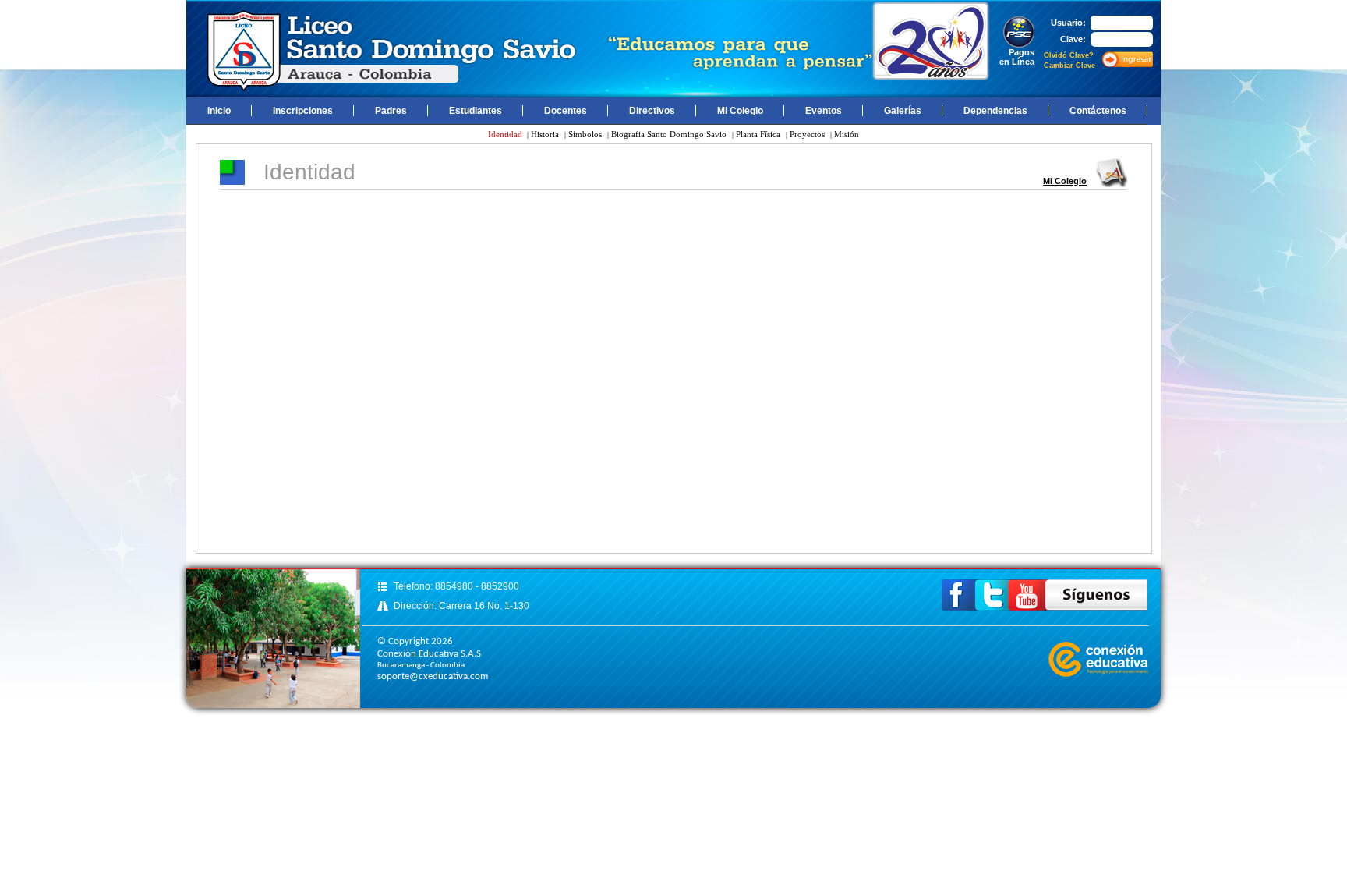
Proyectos (807, 134)
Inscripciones (303, 110)
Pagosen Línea (1016, 57)
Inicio (219, 110)
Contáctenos (1097, 110)
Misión (846, 134)
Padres (391, 110)
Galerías (902, 110)
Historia (545, 134)
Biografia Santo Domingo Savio (669, 134)
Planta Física (758, 134)
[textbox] (1122, 39)
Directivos (652, 110)
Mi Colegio (740, 110)
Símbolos (585, 134)
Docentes (565, 110)
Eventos (823, 110)
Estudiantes (475, 110)
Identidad (506, 134)
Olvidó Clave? (1069, 55)
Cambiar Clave (1069, 65)
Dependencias (995, 110)
